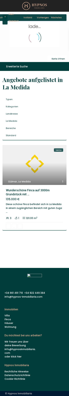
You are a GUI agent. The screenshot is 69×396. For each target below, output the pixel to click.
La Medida (11, 121)
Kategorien (12, 106)
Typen (9, 99)
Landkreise (12, 113)
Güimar (12, 181)
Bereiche (11, 128)
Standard (11, 135)
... (6, 212)
